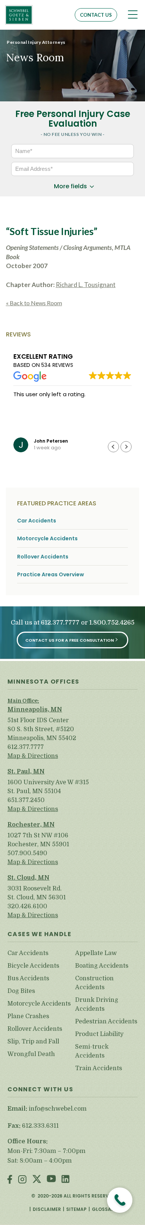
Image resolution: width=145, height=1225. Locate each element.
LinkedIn (65, 1180)
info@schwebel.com (58, 1108)
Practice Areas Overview (50, 574)
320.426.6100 (27, 906)
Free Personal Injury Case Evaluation (72, 119)
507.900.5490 (27, 853)
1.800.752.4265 (112, 622)
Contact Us (96, 15)
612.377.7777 (60, 622)
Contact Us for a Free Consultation (69, 640)
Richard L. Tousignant (86, 285)
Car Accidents (36, 521)
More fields (70, 186)
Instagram (22, 1180)
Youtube (51, 1180)
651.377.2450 (26, 800)
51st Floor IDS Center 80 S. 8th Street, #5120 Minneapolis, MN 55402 (41, 729)
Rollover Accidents (42, 557)
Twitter (36, 1180)
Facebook (9, 1180)
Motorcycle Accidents (47, 538)
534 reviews (57, 365)
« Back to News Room (34, 302)
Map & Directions (32, 756)
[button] (126, 446)
